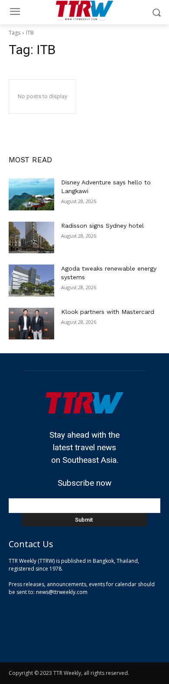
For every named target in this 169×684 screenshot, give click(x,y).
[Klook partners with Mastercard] (31, 324)
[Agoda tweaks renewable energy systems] (31, 281)
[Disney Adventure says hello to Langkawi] (31, 194)
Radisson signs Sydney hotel (102, 225)
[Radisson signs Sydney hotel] (31, 238)
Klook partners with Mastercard (107, 311)
